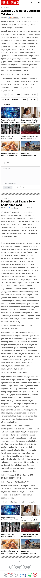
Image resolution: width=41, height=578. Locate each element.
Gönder (7, 187)
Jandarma (6, 99)
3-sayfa (5, 94)
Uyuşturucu (6, 104)
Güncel (5, 502)
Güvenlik (26, 94)
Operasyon (15, 99)
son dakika (33, 99)
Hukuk (34, 94)
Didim (18, 94)
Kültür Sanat (14, 502)
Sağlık (24, 99)
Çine (12, 94)
